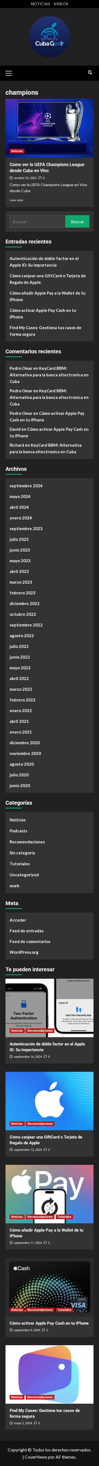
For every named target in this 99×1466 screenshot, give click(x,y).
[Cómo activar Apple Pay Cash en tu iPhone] (50, 1287)
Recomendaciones (27, 841)
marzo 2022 (21, 689)
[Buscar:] (37, 221)
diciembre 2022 (25, 603)
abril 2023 (19, 571)
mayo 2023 (20, 560)
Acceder (18, 919)
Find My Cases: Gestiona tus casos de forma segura (45, 331)
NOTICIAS (40, 3)
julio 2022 (19, 646)
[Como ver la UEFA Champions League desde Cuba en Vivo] (50, 128)
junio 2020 (20, 785)
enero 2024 (21, 517)
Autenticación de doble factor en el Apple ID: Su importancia (44, 261)
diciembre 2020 (25, 742)
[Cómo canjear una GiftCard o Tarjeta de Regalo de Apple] (50, 1101)
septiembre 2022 (26, 624)
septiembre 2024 (26, 485)
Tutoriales (20, 863)
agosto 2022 (22, 635)
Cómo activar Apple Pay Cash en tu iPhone (43, 313)
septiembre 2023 (26, 528)
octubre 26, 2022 (25, 178)
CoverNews (36, 1456)
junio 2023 (20, 549)
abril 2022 (19, 678)
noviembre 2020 (25, 753)
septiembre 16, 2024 (28, 1057)
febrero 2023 (22, 592)
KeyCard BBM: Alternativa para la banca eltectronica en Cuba (49, 375)
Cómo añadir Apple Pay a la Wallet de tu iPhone (48, 296)
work (14, 885)
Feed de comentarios (30, 941)
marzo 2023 (21, 582)
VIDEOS (61, 3)
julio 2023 (19, 539)
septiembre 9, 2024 (27, 1330)
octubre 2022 (23, 614)
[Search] (90, 72)
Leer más (16, 200)
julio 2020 (19, 774)
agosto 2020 (22, 764)
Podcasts (18, 830)
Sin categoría (22, 852)
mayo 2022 (20, 667)
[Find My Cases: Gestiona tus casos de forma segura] (50, 1374)
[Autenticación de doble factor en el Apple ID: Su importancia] (50, 1008)
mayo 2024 (20, 496)
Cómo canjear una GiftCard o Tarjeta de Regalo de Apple (48, 279)
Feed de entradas (26, 930)
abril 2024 (19, 507)
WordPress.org (24, 952)
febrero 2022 (22, 699)
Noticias (17, 151)
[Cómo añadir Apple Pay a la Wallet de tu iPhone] (50, 1194)
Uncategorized (24, 874)
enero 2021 (21, 731)
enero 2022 (21, 710)
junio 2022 (20, 656)
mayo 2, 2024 (23, 1423)
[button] (11, 72)
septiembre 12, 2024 (28, 1150)
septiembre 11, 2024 (28, 1243)
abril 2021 (19, 721)
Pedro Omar (21, 368)
